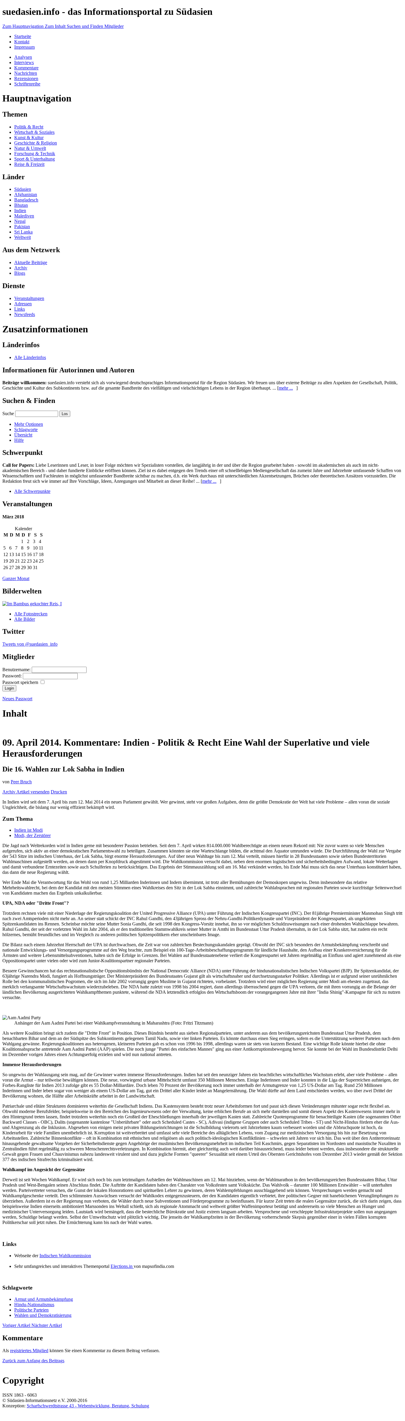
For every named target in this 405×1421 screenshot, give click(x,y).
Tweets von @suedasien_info (30, 644)
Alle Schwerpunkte (32, 491)
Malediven (24, 215)
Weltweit (22, 237)
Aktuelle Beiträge (30, 262)
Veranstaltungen (29, 298)
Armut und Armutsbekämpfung (43, 1299)
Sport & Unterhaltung (34, 158)
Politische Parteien (31, 1309)
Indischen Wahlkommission (65, 1255)
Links (19, 309)
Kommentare (26, 67)
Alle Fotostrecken (30, 613)
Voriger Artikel (16, 1325)
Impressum (24, 47)
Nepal (19, 221)
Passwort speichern (20, 682)
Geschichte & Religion (35, 142)
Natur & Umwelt (30, 148)
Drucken (59, 791)
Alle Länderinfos (30, 357)
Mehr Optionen (28, 424)
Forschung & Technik (34, 153)
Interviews (24, 62)
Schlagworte (26, 429)
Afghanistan (25, 194)
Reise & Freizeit (29, 164)
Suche (8, 413)
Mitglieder (114, 26)
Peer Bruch (21, 781)
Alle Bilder (24, 619)
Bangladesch (26, 199)
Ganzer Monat (15, 578)
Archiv (20, 267)
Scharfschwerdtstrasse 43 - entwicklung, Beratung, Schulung (88, 1405)
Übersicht (23, 434)
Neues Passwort (17, 698)
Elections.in (122, 1266)
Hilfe (19, 440)
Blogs (19, 273)
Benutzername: (17, 669)
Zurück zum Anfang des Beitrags (33, 1360)
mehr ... (286, 387)
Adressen (23, 303)
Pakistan (22, 226)
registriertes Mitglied (29, 1350)
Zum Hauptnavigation (23, 26)
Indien (20, 210)
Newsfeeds (24, 314)
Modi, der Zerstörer (32, 835)
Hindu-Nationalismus (34, 1304)
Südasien (22, 189)
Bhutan (21, 205)
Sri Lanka (23, 231)
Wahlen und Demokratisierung (42, 1315)
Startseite (22, 36)
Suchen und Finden (85, 26)
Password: (12, 675)
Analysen (23, 57)
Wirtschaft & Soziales (34, 132)
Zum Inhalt (56, 26)
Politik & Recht (28, 126)
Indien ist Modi (28, 830)
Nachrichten (25, 73)
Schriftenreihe (27, 83)
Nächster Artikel (46, 1325)
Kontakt (21, 41)
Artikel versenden (33, 791)
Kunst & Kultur (29, 137)
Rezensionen (26, 78)
